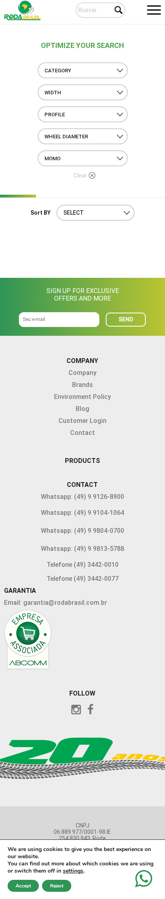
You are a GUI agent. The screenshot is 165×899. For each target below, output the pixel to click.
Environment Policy (82, 397)
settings (73, 871)
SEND (126, 319)
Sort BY (40, 212)
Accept (23, 886)
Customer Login (82, 421)
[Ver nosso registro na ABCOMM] (82, 641)
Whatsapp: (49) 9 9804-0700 (82, 530)
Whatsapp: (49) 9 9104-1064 (82, 512)
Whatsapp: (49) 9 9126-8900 (82, 496)
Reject (56, 886)
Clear (80, 175)
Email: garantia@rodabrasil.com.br (55, 602)
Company (82, 373)
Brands (82, 385)
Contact (82, 433)
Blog (82, 409)
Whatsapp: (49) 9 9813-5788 (82, 548)
